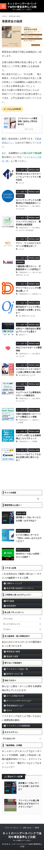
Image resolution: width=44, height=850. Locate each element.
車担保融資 (29, 230)
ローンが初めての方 (15, 696)
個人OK (35, 272)
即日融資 (10, 601)
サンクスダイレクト (12, 624)
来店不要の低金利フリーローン (20, 588)
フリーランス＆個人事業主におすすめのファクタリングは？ (28, 803)
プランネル (8, 618)
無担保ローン (37, 294)
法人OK (21, 183)
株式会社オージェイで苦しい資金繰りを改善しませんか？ (28, 310)
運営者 (37, 828)
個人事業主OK (24, 316)
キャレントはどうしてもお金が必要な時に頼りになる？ (28, 457)
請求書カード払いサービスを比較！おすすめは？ (28, 786)
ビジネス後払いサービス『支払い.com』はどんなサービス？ (29, 538)
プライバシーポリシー (12, 828)
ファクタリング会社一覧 (17, 669)
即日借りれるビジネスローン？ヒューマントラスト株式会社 (28, 177)
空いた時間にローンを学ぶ (22, 840)
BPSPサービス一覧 (14, 674)
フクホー (7, 629)
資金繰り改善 (12, 656)
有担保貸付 (11, 606)
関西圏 (20, 422)
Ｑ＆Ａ (9, 710)
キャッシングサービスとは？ (19, 700)
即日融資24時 (9, 738)
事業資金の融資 (13, 651)
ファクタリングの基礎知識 (18, 725)
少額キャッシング (14, 583)
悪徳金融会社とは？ (15, 705)
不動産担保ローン (25, 206)
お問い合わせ (27, 828)
